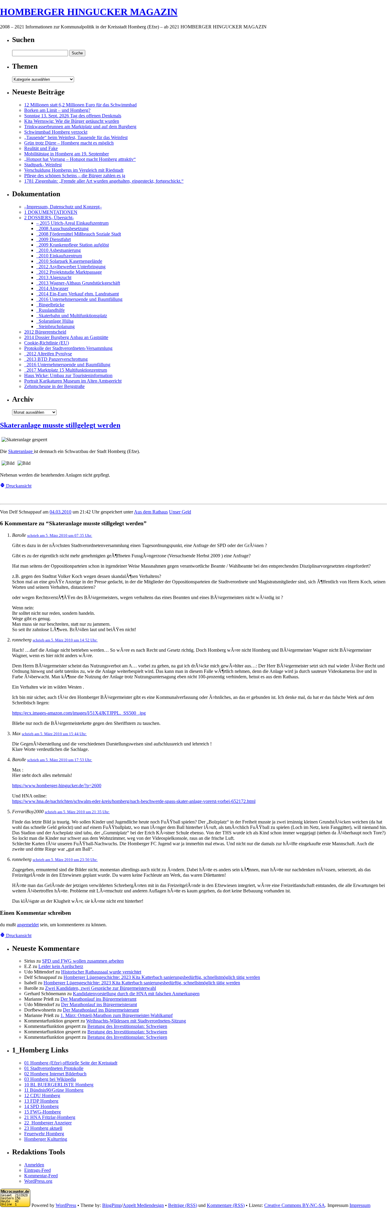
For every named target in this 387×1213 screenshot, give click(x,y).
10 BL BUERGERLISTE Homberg (58, 1084)
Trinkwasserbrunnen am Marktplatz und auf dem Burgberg (80, 126)
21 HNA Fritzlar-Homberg (49, 1117)
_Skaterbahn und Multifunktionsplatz (71, 315)
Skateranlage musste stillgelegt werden (60, 425)
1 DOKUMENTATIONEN (50, 212)
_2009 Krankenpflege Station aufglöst (72, 244)
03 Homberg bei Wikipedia (50, 1079)
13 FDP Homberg (41, 1101)
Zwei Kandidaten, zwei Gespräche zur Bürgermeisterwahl (100, 988)
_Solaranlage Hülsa (54, 321)
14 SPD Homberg (41, 1106)
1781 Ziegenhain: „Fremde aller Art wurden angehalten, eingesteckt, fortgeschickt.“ (104, 181)
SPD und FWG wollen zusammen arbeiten (83, 961)
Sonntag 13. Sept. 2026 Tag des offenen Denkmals (72, 115)
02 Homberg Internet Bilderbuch (55, 1073)
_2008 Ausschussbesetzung (62, 228)
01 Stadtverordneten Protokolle (53, 1068)
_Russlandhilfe (50, 310)
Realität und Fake (41, 148)
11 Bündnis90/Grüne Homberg (53, 1090)
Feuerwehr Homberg (44, 1133)
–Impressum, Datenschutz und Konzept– (63, 206)
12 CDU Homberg (42, 1095)
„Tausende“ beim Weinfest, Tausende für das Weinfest (76, 137)
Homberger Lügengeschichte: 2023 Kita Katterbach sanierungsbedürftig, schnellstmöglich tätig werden (161, 977)
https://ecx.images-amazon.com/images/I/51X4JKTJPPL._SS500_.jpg (79, 713)
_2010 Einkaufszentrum (59, 255)
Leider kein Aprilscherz (60, 966)
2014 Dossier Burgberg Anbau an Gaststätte (66, 337)
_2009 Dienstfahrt (53, 239)
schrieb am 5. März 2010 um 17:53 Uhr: (59, 760)
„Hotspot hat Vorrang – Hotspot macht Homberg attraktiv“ (80, 159)
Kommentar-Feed (41, 1175)
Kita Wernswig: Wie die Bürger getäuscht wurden (71, 121)
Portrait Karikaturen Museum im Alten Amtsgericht (73, 380)
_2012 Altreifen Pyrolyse (48, 353)
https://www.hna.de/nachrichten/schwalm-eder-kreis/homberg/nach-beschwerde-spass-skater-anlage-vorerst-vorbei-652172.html (133, 801)
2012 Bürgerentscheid (45, 331)
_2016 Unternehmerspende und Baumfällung (79, 299)
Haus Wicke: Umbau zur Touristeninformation (68, 375)
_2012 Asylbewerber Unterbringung (71, 266)
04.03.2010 (60, 511)
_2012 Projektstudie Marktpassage (69, 272)
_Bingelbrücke (50, 304)
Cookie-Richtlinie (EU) (46, 342)
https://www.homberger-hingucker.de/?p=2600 (56, 785)
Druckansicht (18, 485)
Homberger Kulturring (45, 1139)
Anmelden (34, 1164)
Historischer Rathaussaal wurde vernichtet (101, 971)
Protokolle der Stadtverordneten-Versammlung (68, 348)
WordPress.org (38, 1181)
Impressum (360, 1205)
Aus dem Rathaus (151, 511)
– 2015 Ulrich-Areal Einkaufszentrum (72, 223)
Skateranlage (21, 451)
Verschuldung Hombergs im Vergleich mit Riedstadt (73, 170)
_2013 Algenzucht (53, 277)
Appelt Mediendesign (143, 1205)
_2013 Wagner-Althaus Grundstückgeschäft (78, 282)
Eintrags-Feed (37, 1170)
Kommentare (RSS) (226, 1205)
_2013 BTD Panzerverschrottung (56, 359)
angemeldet (28, 924)
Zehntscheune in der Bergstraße (54, 386)
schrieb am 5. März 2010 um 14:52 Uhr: (65, 640)
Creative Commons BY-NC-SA (294, 1205)
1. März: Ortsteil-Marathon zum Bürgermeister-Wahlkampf (116, 1015)
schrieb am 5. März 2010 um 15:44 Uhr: (54, 734)
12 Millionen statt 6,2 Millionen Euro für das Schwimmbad (80, 104)
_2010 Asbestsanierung (58, 250)
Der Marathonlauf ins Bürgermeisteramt (98, 999)
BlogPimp (112, 1205)
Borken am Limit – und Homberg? (57, 110)
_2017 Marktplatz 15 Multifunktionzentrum (65, 370)
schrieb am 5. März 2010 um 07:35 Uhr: (59, 535)
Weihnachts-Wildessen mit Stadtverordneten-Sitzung (136, 1020)
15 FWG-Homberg (42, 1111)
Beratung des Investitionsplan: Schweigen (127, 1026)
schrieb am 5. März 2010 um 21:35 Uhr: (77, 812)
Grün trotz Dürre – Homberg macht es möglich (69, 142)
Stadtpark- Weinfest (43, 164)
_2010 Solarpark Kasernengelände (69, 261)
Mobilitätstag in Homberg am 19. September (66, 153)
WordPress (66, 1205)
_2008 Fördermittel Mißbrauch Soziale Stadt (78, 233)
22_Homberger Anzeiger (48, 1122)
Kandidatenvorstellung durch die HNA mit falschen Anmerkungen (136, 993)
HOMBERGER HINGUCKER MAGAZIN (88, 11)
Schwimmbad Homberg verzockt (55, 132)
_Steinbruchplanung (55, 326)
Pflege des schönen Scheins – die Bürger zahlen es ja (74, 175)
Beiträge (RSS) (182, 1205)
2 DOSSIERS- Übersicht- (49, 217)
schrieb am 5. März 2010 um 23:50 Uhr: (65, 859)
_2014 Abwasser (52, 288)
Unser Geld (180, 511)
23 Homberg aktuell (43, 1128)
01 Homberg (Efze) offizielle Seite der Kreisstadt (70, 1062)
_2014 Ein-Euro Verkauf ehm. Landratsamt (77, 293)
